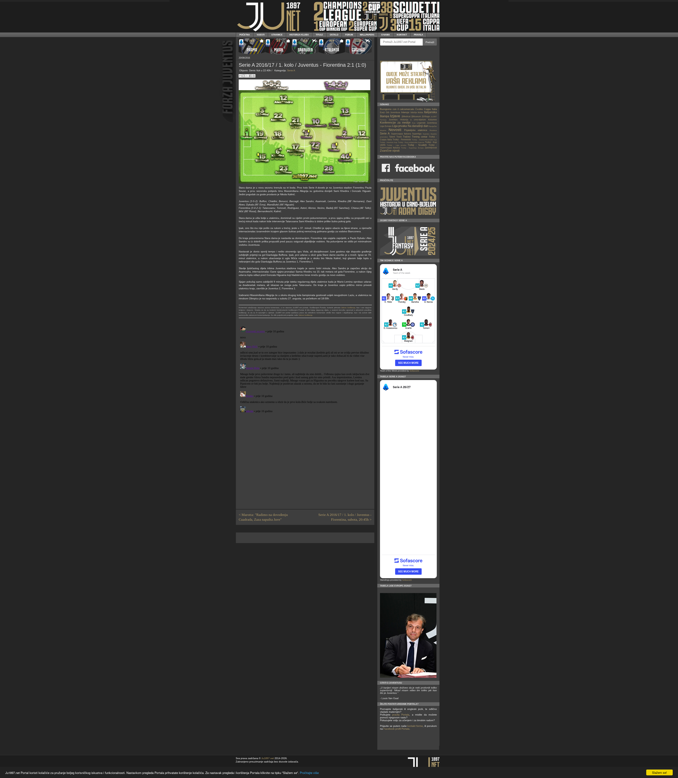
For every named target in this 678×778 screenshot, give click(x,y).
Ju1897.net (267, 758)
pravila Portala (400, 714)
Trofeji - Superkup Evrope (412, 148)
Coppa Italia (430, 109)
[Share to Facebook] (250, 76)
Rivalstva (433, 130)
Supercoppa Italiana (401, 134)
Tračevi (407, 136)
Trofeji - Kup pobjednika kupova (411, 142)
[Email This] (240, 76)
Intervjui (405, 112)
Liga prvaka (399, 125)
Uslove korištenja (348, 308)
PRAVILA (418, 35)
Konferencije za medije (395, 122)
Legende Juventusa (427, 123)
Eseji (382, 112)
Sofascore (414, 371)
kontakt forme (415, 726)
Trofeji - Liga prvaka (396, 145)
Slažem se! (659, 772)
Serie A (291, 70)
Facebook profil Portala (396, 728)
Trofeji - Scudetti (417, 145)
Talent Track (395, 137)
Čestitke (419, 109)
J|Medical (406, 116)
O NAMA (385, 35)
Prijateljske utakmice (415, 130)
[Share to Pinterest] (253, 76)
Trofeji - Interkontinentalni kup (424, 140)
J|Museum (416, 116)
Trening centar (419, 136)
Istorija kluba (417, 112)
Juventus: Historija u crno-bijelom (407, 119)
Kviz (413, 123)
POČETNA (244, 35)
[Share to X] (247, 76)
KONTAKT (402, 35)
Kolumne (432, 119)
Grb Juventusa (393, 112)
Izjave (395, 116)
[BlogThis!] (243, 76)
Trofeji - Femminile (402, 139)
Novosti (395, 130)
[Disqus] (305, 369)
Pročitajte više (309, 772)
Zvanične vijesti (390, 150)
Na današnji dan (418, 125)
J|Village (426, 116)
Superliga (416, 134)
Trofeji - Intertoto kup (388, 142)
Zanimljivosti (431, 147)
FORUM (349, 35)
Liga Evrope (386, 126)
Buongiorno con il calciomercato (397, 109)
